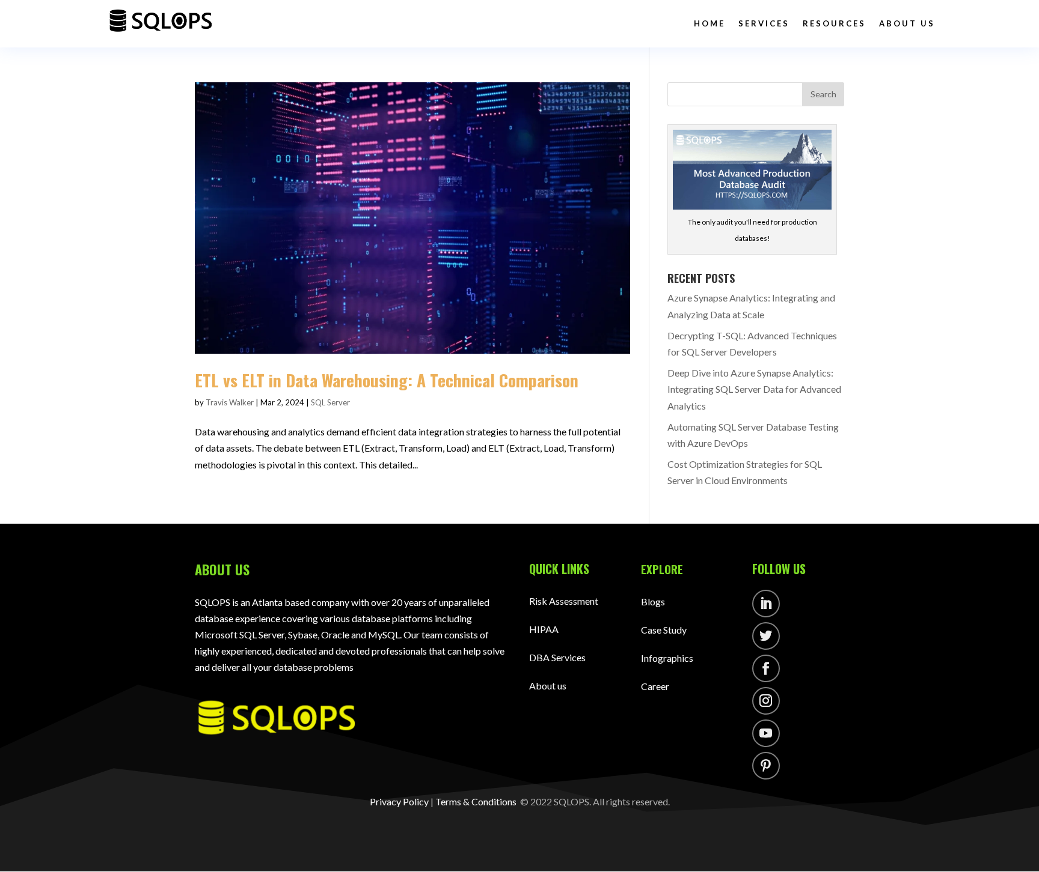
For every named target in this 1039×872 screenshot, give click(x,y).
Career (655, 686)
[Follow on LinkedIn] (766, 603)
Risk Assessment (563, 601)
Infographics (667, 658)
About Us (907, 23)
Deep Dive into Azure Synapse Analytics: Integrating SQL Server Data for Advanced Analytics (754, 389)
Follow (804, 606)
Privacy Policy (399, 801)
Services (763, 23)
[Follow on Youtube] (766, 733)
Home (709, 23)
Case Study (664, 629)
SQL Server (330, 402)
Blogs (653, 601)
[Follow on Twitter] (766, 636)
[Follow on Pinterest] (766, 766)
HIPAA (544, 629)
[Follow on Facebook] (766, 668)
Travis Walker (230, 402)
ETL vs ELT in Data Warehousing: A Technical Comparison (389, 380)
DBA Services (557, 657)
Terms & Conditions (475, 801)
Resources (834, 23)
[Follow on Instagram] (766, 701)
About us (547, 685)
